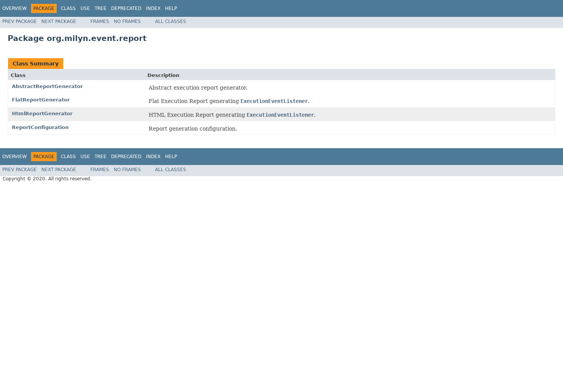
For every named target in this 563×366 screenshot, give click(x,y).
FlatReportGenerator (41, 100)
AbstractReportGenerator (47, 86)
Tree (100, 8)
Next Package (58, 21)
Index (153, 8)
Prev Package (19, 21)
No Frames (127, 21)
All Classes (170, 21)
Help (171, 8)
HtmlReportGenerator (42, 113)
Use (85, 8)
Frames (99, 21)
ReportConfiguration (40, 127)
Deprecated (126, 8)
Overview (14, 8)
